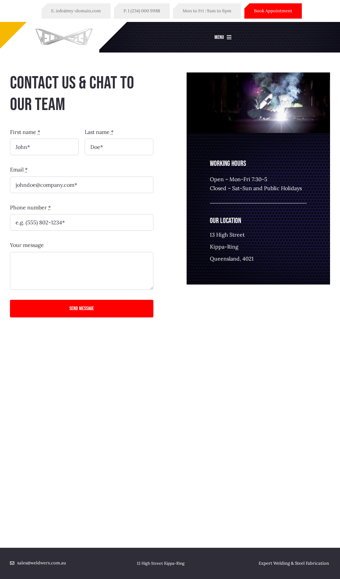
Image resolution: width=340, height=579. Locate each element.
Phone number (30, 207)
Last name (99, 132)
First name (25, 132)
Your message (27, 245)
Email (19, 169)
